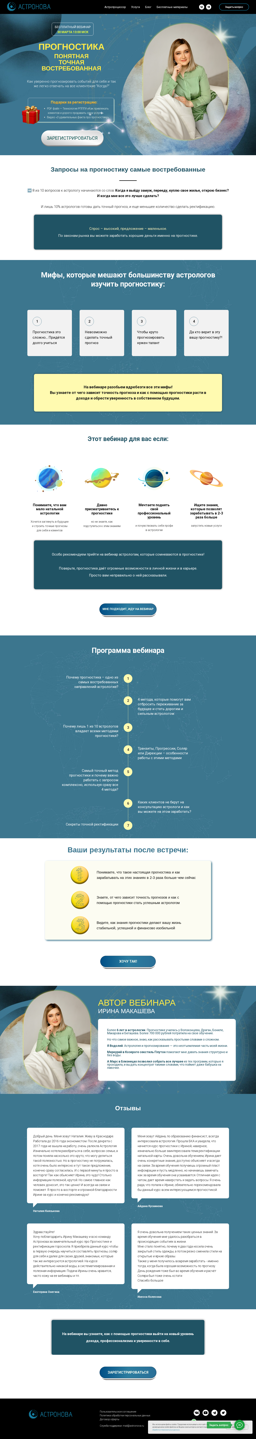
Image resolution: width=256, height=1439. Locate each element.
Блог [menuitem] (148, 7)
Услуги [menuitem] (135, 7)
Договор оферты (109, 1419)
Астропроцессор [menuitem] (115, 7)
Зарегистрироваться (72, 138)
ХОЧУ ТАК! (128, 961)
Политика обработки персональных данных (125, 1415)
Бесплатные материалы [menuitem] (172, 7)
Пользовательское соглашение (118, 1411)
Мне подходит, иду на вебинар (128, 609)
